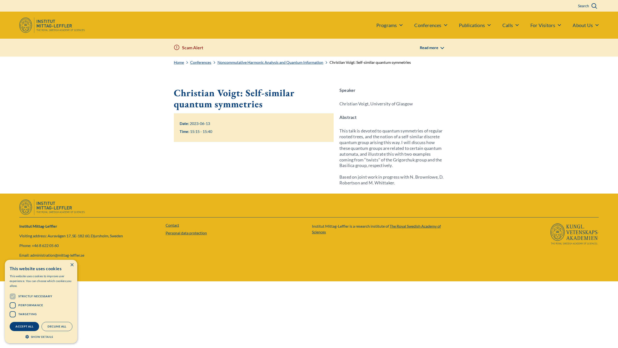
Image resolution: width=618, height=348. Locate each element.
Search (583, 5)
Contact (172, 225)
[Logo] (42, 25)
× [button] (72, 265)
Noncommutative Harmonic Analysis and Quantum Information (270, 62)
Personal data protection (186, 233)
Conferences (200, 62)
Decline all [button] (57, 326)
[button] (41, 336)
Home (179, 62)
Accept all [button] (24, 326)
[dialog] (41, 301)
